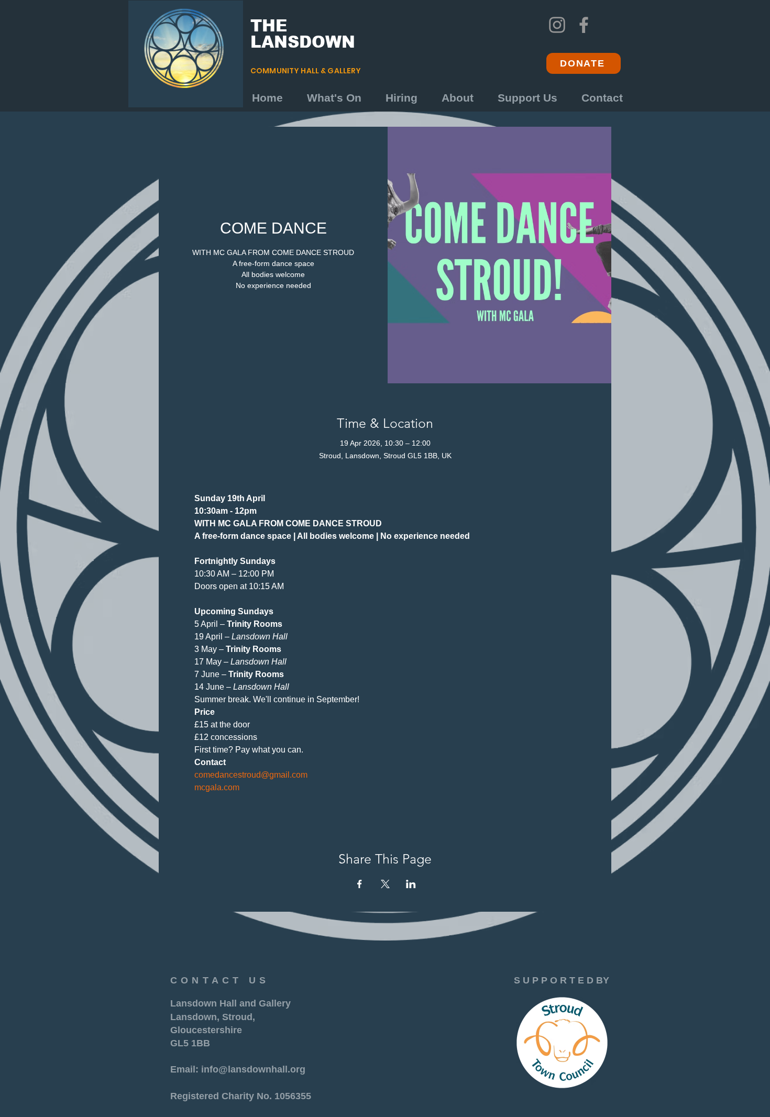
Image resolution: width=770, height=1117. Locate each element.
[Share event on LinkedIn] (411, 884)
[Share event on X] (385, 884)
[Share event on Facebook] (360, 884)
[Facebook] (584, 25)
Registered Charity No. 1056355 (240, 1096)
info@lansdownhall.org (253, 1069)
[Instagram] (557, 25)
